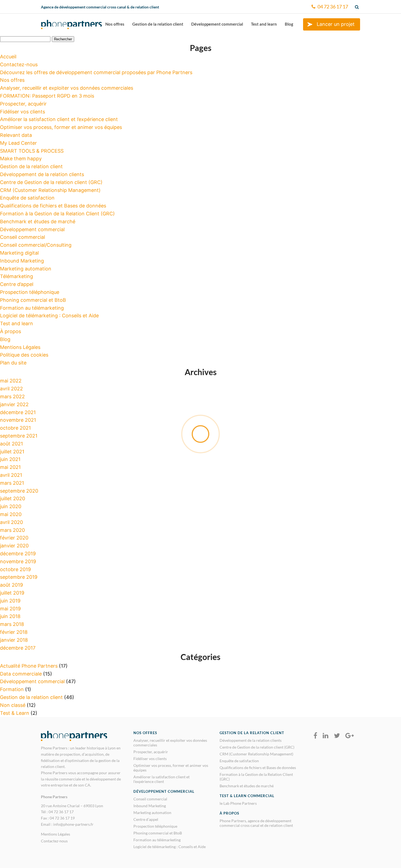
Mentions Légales (20, 347)
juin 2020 (10, 506)
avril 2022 (11, 388)
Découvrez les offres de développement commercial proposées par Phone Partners (96, 72)
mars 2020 (12, 530)
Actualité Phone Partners (29, 666)
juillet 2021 (12, 451)
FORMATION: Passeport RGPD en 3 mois (47, 96)
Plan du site (13, 363)
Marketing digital (19, 253)
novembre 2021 (18, 420)
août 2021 (11, 444)
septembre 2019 (18, 577)
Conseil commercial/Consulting (35, 245)
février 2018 (14, 632)
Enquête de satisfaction (27, 198)
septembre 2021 (18, 436)
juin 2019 (10, 601)
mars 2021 (12, 483)
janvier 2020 (14, 545)
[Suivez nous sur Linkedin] (325, 736)
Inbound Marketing (22, 261)
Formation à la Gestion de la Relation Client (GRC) (57, 213)
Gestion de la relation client (157, 24)
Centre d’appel (16, 284)
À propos (10, 331)
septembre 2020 (19, 491)
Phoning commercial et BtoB (33, 300)
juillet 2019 (12, 593)
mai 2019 (10, 608)
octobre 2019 (15, 569)
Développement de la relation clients (42, 174)
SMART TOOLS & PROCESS (32, 151)
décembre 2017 (17, 648)
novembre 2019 (18, 561)
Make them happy (21, 158)
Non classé (12, 705)
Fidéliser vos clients (22, 111)
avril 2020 (11, 522)
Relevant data (16, 135)
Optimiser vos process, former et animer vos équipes (61, 127)
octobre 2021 (15, 428)
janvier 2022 (14, 404)
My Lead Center (18, 143)
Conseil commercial (22, 237)
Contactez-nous (19, 64)
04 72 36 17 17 (332, 7)
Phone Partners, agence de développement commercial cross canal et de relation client (256, 823)
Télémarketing (16, 276)
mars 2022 (12, 396)
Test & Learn (14, 713)
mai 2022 (11, 381)
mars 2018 (12, 624)
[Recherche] (357, 6)
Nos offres (114, 24)
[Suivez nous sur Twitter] (337, 736)
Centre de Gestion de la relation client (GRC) (51, 182)
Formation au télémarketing (32, 308)
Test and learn (264, 24)
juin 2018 (10, 616)
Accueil (8, 56)
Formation (12, 689)
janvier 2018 (14, 640)
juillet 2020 (12, 498)
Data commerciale (21, 674)
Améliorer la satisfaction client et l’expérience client (59, 119)
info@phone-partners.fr (73, 824)
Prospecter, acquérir (23, 104)
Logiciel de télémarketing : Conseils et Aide (49, 315)
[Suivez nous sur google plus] (349, 736)
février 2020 (14, 538)
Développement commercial (217, 24)
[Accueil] (71, 27)
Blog (289, 24)
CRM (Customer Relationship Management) (50, 190)
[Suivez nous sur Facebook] (315, 736)
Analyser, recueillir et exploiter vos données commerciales (66, 88)
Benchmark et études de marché (37, 221)
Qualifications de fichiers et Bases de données (53, 206)
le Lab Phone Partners (238, 803)
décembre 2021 (18, 412)
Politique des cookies (24, 355)
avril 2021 (11, 475)
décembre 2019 (18, 553)
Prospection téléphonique (29, 292)
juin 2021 (10, 459)
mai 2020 (11, 514)
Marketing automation (25, 269)
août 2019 (11, 585)
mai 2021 (10, 467)
